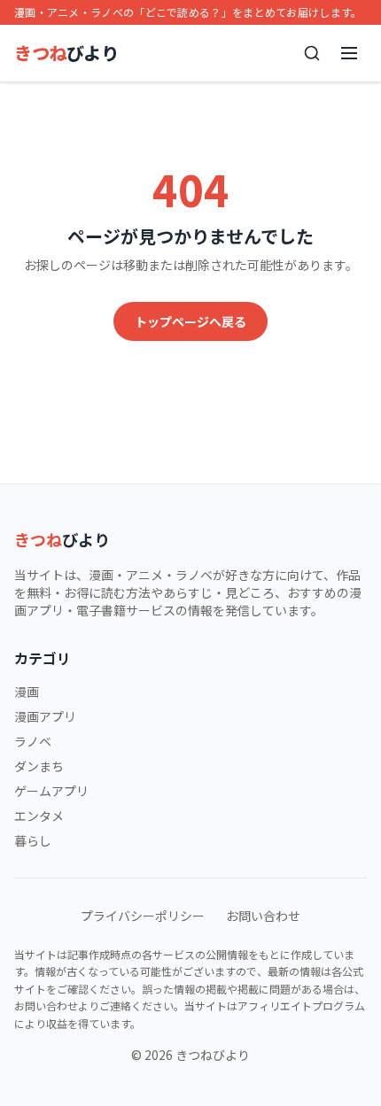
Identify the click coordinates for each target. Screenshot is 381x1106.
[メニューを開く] (349, 53)
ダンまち (39, 766)
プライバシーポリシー (143, 915)
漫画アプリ (45, 716)
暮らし (32, 840)
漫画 (26, 691)
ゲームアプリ (51, 791)
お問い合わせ (263, 915)
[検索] (312, 53)
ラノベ (32, 741)
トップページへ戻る (190, 321)
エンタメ (39, 815)
